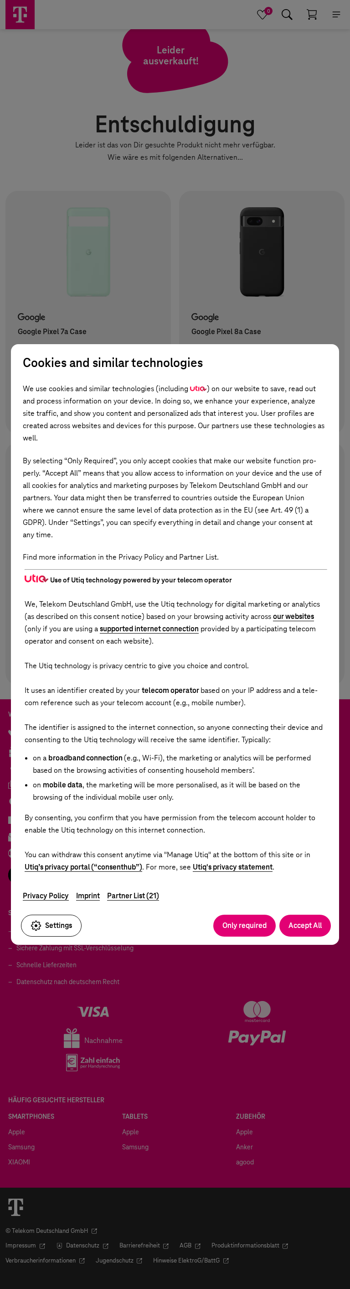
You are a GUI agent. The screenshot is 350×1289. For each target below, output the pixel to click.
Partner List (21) (133, 896)
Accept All (305, 925)
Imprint (88, 896)
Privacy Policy (46, 896)
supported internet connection (149, 629)
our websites (293, 616)
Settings (58, 925)
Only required (244, 925)
